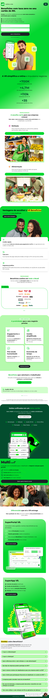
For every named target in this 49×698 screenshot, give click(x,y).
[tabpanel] (24, 298)
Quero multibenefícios (24, 416)
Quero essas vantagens (9, 216)
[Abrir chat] (45, 694)
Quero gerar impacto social (24, 481)
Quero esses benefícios (24, 382)
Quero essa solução (11, 543)
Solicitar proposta (24, 366)
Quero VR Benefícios (15, 34)
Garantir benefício (24, 133)
